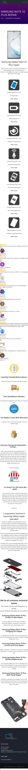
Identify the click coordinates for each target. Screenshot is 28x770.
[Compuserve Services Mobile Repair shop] (14, 2)
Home (2, 18)
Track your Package (14, 468)
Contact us (14, 508)
